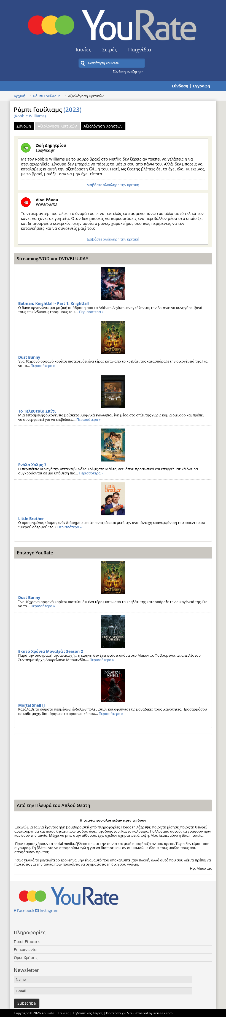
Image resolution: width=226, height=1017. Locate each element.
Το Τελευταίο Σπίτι (37, 411)
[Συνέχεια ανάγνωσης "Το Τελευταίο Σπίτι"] (113, 391)
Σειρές (109, 49)
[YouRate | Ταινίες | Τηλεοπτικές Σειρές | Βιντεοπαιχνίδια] (113, 23)
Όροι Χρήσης (25, 957)
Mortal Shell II (31, 705)
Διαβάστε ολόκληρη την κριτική (113, 184)
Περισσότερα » (91, 311)
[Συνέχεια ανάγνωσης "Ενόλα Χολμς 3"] (113, 445)
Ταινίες (83, 49)
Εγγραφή (201, 86)
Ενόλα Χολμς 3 (32, 465)
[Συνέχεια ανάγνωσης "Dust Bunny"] (113, 337)
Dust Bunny (29, 357)
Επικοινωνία (25, 949)
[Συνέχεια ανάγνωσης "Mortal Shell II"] (113, 685)
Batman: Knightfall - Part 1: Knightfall (53, 303)
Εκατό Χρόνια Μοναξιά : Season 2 (50, 651)
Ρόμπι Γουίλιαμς (46, 95)
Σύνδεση (180, 86)
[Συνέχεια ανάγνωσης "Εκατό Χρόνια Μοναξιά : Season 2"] (113, 631)
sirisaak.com (163, 1013)
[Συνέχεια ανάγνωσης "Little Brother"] (113, 498)
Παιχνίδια (139, 49)
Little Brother (31, 518)
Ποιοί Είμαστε (27, 941)
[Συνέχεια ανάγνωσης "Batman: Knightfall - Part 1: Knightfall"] (113, 283)
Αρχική (19, 95)
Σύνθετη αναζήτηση (128, 71)
